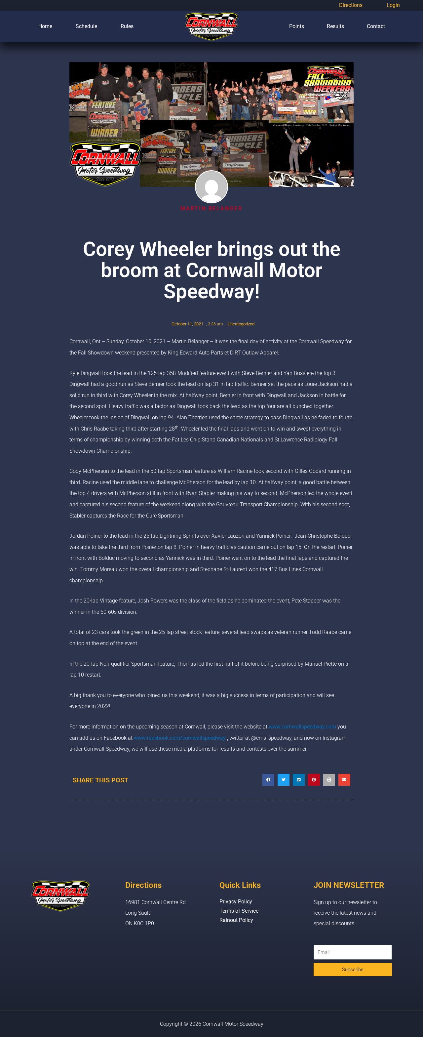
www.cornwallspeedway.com (302, 727)
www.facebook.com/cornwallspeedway (180, 738)
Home (45, 26)
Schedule (86, 26)
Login (393, 5)
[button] (268, 780)
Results (335, 26)
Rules (127, 26)
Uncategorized (241, 323)
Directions (351, 5)
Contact (376, 26)
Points (296, 26)
